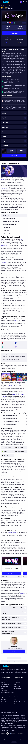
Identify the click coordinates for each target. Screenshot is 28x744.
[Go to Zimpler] (14, 23)
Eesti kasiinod (4, 680)
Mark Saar (14, 646)
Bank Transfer (20, 346)
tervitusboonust (4, 245)
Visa (18, 342)
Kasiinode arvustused (10, 661)
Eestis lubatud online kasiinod (7, 692)
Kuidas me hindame (18, 703)
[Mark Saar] (14, 641)
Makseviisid (16, 705)
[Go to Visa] (8, 23)
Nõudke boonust (14, 33)
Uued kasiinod (4, 682)
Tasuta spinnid (17, 682)
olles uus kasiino (12, 532)
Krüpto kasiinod (4, 686)
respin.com (16, 320)
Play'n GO (6, 455)
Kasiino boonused (17, 680)
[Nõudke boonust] (14, 16)
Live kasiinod (4, 690)
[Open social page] (12, 742)
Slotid (15, 684)
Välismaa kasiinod (5, 684)
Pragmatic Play (20, 447)
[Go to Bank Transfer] (12, 23)
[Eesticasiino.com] (6, 2)
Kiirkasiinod (3, 688)
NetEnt (5, 451)
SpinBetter (3, 699)
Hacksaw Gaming (20, 451)
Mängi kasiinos (14, 155)
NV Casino (3, 705)
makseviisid (22, 593)
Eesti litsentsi (4, 188)
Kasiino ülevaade (6, 576)
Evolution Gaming (7, 447)
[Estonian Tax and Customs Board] (13, 733)
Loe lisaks (15, 651)
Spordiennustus (17, 688)
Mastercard (6, 342)
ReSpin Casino (20, 661)
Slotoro (2, 703)
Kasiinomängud (17, 686)
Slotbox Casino (4, 708)
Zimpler (5, 346)
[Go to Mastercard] (10, 23)
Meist (15, 699)
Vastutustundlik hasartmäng (20, 701)
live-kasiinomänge (17, 383)
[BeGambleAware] (3, 733)
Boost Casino (4, 701)
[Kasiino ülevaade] (11, 561)
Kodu (3, 661)
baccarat (10, 385)
